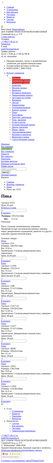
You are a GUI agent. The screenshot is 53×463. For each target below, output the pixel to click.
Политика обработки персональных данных (21, 450)
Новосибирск (18, 29)
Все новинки (7, 146)
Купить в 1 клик (8, 208)
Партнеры (5, 159)
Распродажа (6, 149)
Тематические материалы (23, 431)
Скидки (15, 423)
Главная (10, 182)
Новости (5, 154)
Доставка (16, 428)
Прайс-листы (7, 166)
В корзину (6, 213)
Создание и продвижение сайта (15, 460)
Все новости (7, 156)
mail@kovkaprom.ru (10, 49)
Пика (3, 241)
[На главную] (26, 26)
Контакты (16, 418)
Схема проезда (8, 36)
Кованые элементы (15, 184)
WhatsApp (5, 44)
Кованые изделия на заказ (13, 162)
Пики (9, 187)
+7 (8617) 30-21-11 (9, 41)
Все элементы (7, 151)
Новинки (5, 144)
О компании (17, 411)
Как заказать (18, 426)
